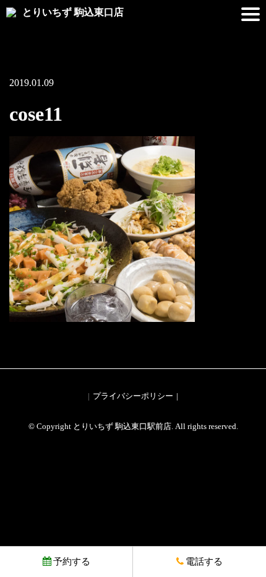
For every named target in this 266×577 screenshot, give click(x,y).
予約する (71, 561)
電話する (204, 561)
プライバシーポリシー (133, 396)
